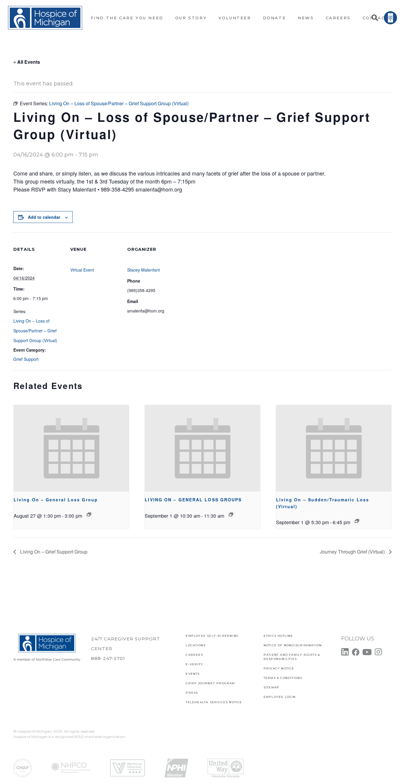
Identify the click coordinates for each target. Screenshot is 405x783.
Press (192, 693)
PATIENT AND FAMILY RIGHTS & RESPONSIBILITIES (292, 657)
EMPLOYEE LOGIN (280, 697)
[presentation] (71, 448)
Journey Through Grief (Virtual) (353, 551)
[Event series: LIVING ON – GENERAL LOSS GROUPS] (231, 514)
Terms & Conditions (283, 678)
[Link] (45, 18)
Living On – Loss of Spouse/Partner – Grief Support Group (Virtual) (35, 330)
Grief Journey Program (210, 683)
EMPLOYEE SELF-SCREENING (212, 636)
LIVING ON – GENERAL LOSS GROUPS (193, 500)
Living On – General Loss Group (56, 500)
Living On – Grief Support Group (53, 551)
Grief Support (26, 359)
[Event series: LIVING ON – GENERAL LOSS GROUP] (89, 514)
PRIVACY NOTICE (279, 668)
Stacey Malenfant (143, 270)
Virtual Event (82, 270)
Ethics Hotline (278, 636)
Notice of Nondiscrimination (293, 645)
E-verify (194, 664)
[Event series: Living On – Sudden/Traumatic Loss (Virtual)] (357, 521)
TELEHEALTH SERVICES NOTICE (214, 702)
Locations (195, 645)
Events (193, 674)
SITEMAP (271, 687)
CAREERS (194, 655)
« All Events (26, 61)
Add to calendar (44, 217)
